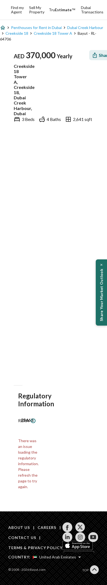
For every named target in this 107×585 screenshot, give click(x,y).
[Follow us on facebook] (67, 527)
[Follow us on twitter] (80, 527)
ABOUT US (19, 527)
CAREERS (47, 527)
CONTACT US (22, 537)
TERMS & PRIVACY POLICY (35, 547)
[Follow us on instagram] (80, 537)
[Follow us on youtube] (93, 537)
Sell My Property (36, 9)
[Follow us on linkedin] (67, 537)
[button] (101, 292)
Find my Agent (17, 9)
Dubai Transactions (92, 9)
